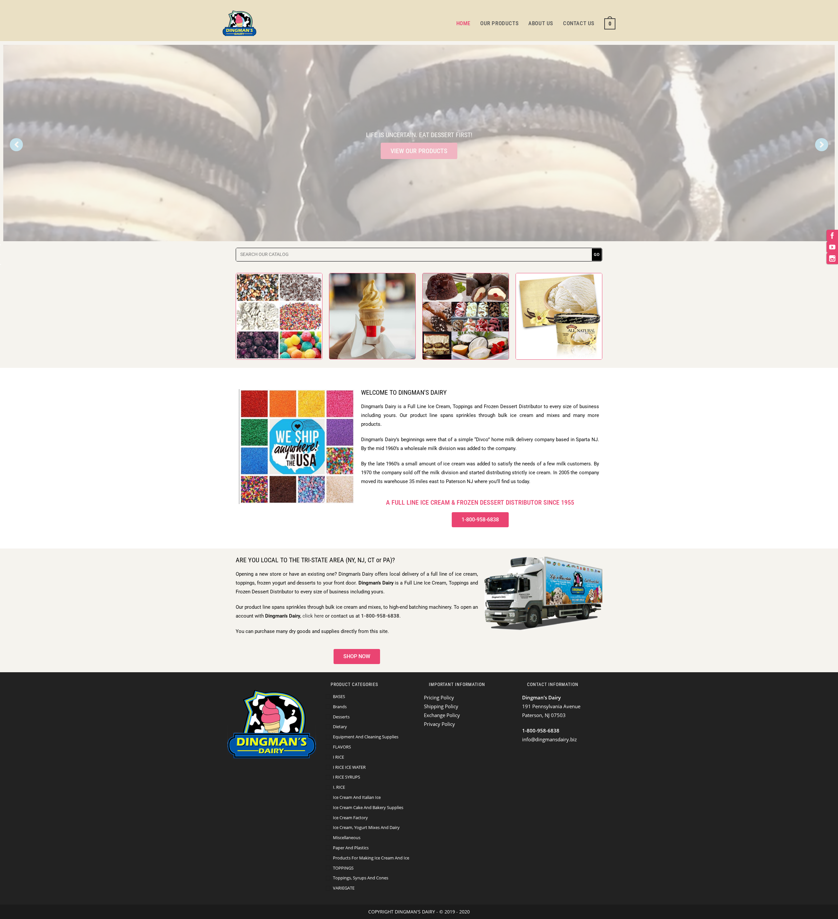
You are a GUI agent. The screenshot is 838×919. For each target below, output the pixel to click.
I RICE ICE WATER (349, 767)
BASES (339, 696)
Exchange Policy (442, 715)
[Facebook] (832, 235)
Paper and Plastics (351, 848)
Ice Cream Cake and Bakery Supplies (368, 807)
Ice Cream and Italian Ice (357, 797)
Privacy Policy (439, 724)
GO (597, 254)
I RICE (338, 757)
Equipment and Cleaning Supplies (365, 737)
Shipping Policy (441, 706)
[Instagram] (832, 258)
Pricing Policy (439, 697)
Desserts (341, 717)
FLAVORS (342, 747)
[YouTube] (832, 247)
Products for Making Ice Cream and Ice (371, 858)
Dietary (340, 727)
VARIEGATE (344, 888)
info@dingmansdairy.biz (549, 739)
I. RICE (339, 787)
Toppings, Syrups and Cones (360, 878)
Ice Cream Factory (350, 817)
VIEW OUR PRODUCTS (419, 151)
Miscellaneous (346, 837)
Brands (340, 707)
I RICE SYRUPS (346, 777)
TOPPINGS (343, 868)
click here (313, 616)
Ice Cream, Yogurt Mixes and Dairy (366, 827)
